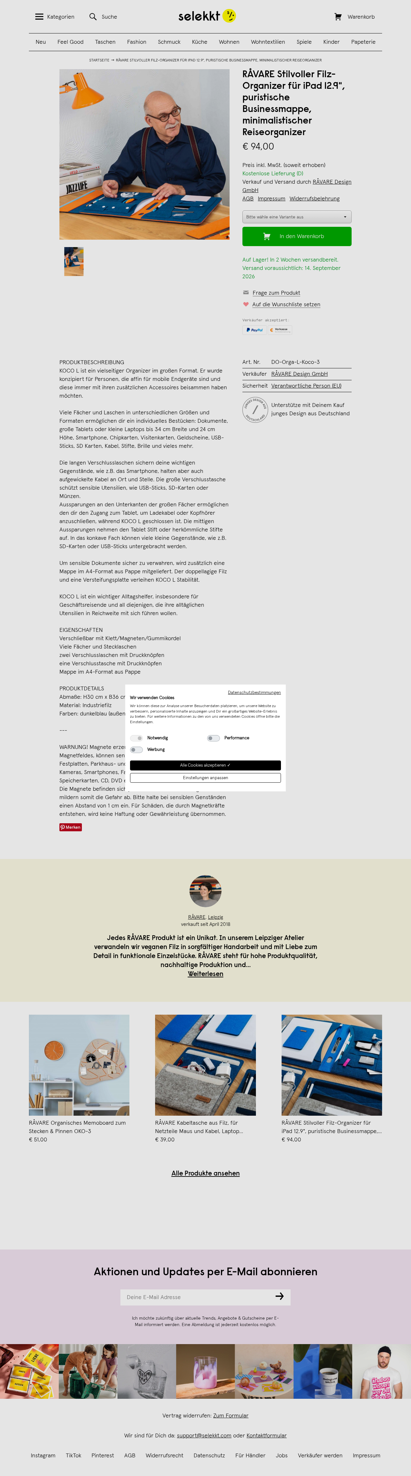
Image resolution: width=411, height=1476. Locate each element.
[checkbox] (136, 738)
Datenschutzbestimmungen (254, 692)
